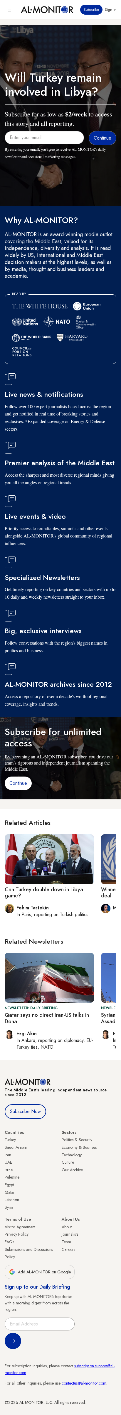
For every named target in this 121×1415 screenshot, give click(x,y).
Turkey (10, 1140)
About (67, 1227)
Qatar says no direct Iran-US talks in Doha (47, 1018)
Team (66, 1242)
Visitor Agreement (20, 1227)
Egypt (9, 1185)
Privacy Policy (16, 1234)
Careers (68, 1249)
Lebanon (12, 1200)
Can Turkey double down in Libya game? (44, 893)
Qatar (10, 1192)
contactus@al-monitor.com (84, 1383)
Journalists (70, 1234)
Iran (8, 1155)
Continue (18, 783)
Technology (72, 1155)
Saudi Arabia (16, 1147)
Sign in (110, 9)
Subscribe (91, 9)
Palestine (12, 1177)
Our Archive (72, 1170)
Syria (9, 1207)
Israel (9, 1170)
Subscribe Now (25, 1111)
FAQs (9, 1242)
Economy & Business (79, 1147)
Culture (68, 1162)
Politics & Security (77, 1140)
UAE (8, 1162)
